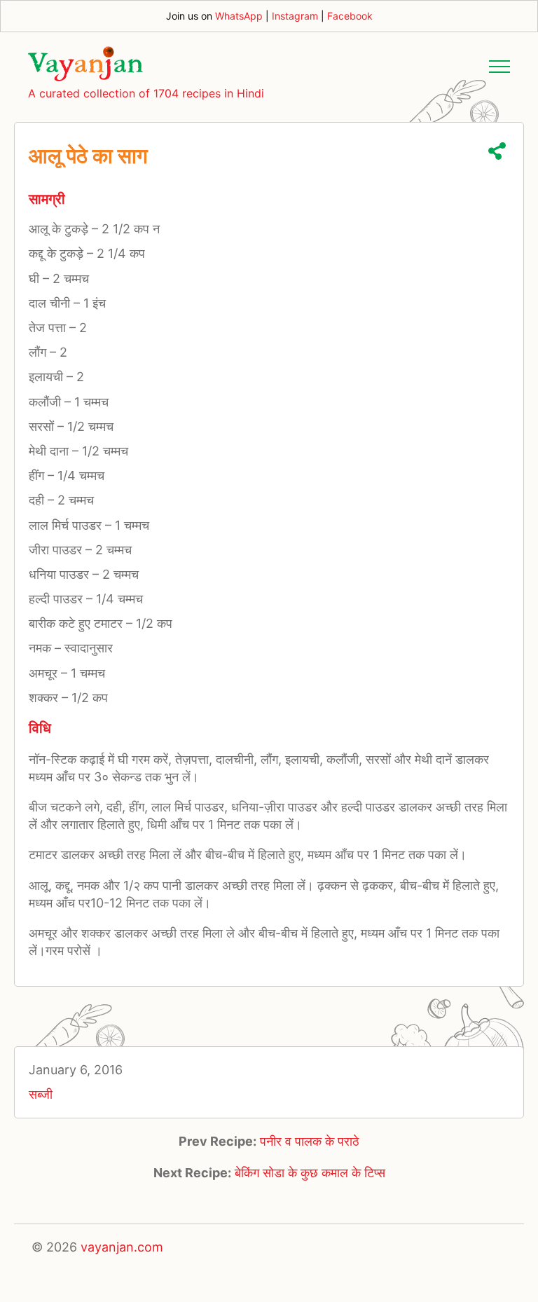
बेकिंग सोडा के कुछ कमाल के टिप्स (310, 1172)
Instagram (295, 16)
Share (497, 151)
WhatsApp (239, 16)
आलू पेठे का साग (88, 155)
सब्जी (41, 1094)
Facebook (350, 16)
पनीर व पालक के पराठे (309, 1141)
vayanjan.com (122, 1247)
